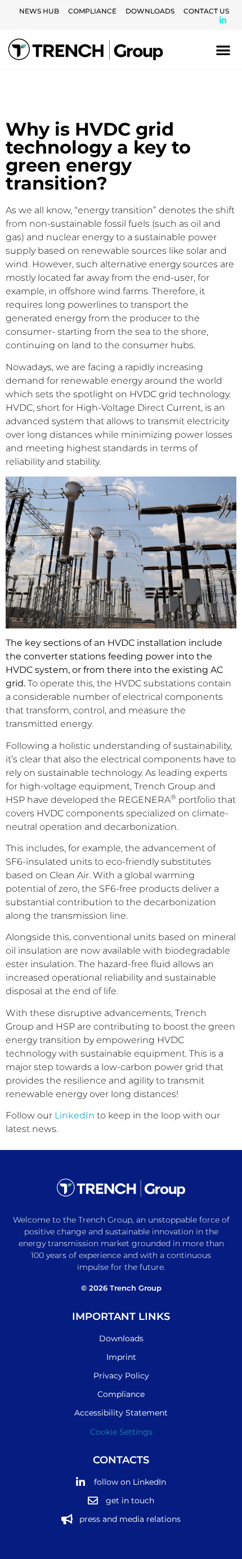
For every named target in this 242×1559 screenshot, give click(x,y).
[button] (223, 49)
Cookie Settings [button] (121, 1432)
